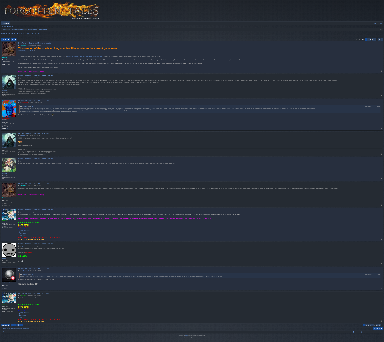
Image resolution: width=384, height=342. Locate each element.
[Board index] (51, 10)
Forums (6, 23)
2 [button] (366, 325)
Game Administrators (17, 36)
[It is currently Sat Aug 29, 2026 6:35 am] (381, 29)
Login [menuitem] (378, 23)
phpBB (186, 335)
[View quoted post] (32, 106)
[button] (362, 39)
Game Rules (22, 235)
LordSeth (4, 220)
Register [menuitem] (382, 23)
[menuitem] (375, 23)
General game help (24, 230)
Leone (9, 36)
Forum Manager (26, 36)
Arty (188, 337)
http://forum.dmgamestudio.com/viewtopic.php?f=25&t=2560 (84, 56)
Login (4, 26)
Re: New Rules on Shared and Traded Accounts (35, 76)
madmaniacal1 (6, 283)
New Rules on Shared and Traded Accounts (20, 33)
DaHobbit (4, 57)
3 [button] (370, 39)
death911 (4, 90)
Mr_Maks (4, 173)
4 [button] (372, 39)
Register (11, 26)
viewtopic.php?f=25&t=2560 (26, 50)
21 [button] (379, 39)
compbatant (5, 118)
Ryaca (4, 258)
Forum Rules (22, 233)
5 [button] (373, 325)
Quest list (21, 232)
